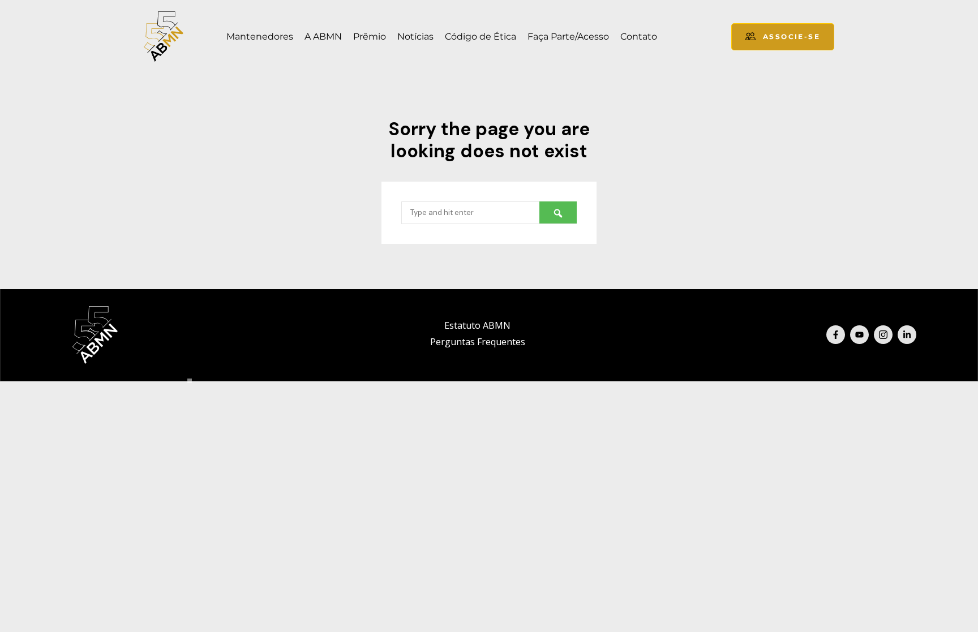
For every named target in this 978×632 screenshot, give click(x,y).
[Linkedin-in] (907, 334)
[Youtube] (859, 334)
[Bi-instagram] (883, 334)
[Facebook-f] (835, 334)
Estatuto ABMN (477, 325)
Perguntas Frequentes (477, 342)
